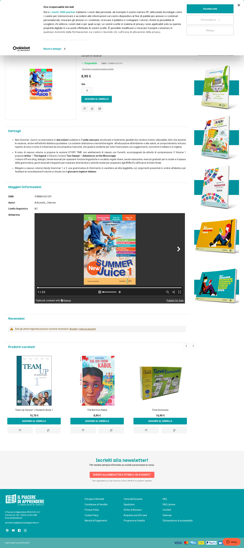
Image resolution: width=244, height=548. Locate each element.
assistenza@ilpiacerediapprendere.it (22, 523)
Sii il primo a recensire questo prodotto (98, 69)
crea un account (87, 329)
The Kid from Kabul (97, 410)
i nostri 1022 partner (62, 12)
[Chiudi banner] (239, 5)
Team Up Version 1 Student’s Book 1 (34, 410)
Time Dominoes (160, 410)
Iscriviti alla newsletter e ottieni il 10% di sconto (122, 474)
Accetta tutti (210, 8)
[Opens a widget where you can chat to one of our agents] (231, 542)
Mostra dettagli (52, 48)
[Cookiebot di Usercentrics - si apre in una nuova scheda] (21, 48)
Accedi (73, 329)
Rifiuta (210, 30)
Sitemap (167, 515)
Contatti (167, 509)
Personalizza (208, 19)
